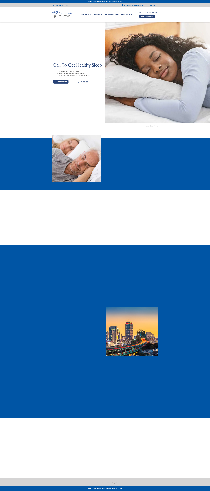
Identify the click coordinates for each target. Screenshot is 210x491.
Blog (67, 5)
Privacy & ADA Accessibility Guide (110, 483)
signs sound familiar (122, 211)
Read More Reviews (65, 422)
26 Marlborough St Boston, (135, 5)
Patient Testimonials (111, 14)
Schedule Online (147, 16)
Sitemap (121, 483)
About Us (88, 14)
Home (82, 14)
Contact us (59, 5)
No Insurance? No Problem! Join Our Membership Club (105, 2)
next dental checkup (77, 213)
